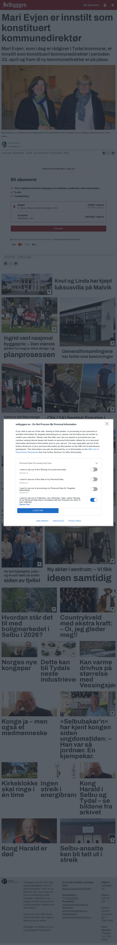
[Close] (108, 424)
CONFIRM (38, 510)
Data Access (58, 521)
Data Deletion (42, 521)
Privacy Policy (74, 521)
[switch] (94, 469)
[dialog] (58, 472)
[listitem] (58, 463)
